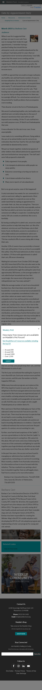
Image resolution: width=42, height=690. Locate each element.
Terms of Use (31, 671)
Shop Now (21, 634)
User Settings (21, 673)
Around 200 (9, 350)
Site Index (9, 671)
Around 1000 (9, 354)
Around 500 (9, 352)
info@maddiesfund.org (23, 617)
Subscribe (37, 654)
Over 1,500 (9, 356)
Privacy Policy (20, 671)
